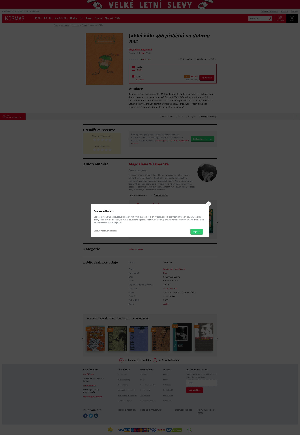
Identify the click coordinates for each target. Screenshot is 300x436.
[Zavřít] (208, 203)
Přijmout (196, 232)
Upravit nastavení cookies (105, 230)
